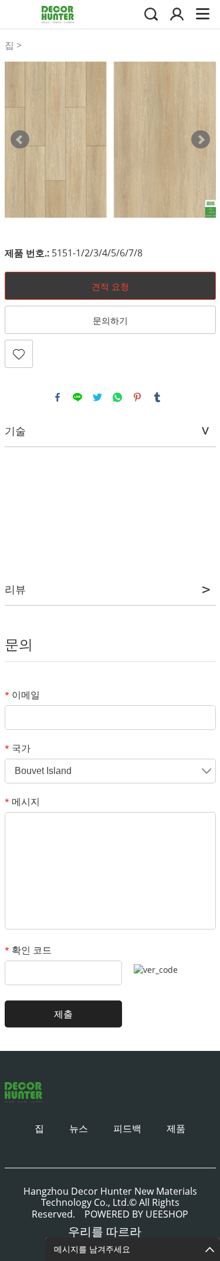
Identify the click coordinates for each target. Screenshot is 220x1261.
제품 (176, 1128)
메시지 (22, 801)
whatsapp (117, 397)
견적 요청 (110, 286)
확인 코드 (28, 950)
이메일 (22, 694)
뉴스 (78, 1128)
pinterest (137, 397)
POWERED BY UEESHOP (136, 1214)
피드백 (127, 1128)
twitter (97, 397)
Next (200, 139)
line (77, 397)
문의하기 (110, 320)
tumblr (157, 397)
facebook (57, 397)
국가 (18, 748)
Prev (20, 139)
